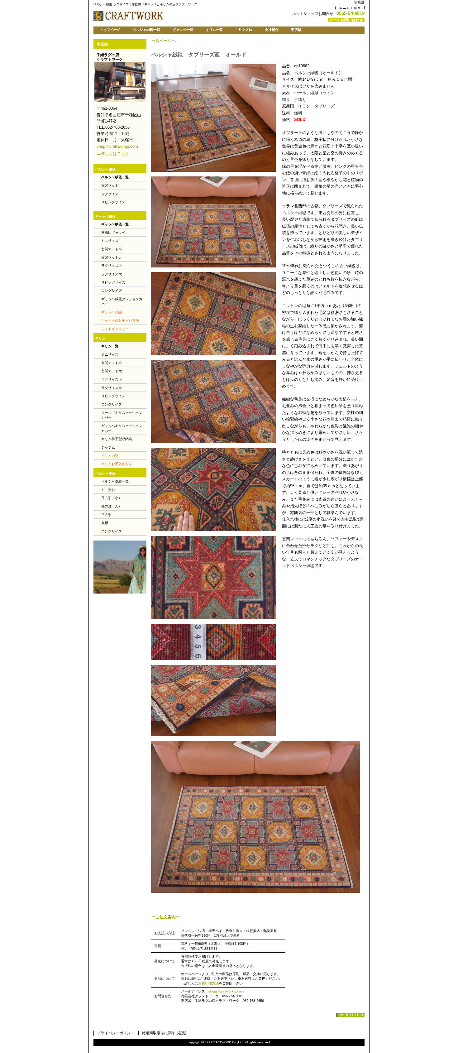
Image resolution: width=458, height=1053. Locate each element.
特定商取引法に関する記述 (164, 1033)
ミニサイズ (109, 241)
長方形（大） (111, 506)
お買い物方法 (208, 983)
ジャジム (108, 447)
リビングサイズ (113, 202)
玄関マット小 (111, 249)
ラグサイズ (109, 194)
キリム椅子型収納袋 (116, 439)
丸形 (104, 523)
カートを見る (350, 9)
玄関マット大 (111, 257)
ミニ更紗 (108, 490)
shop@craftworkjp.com (226, 991)
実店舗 (359, 2)
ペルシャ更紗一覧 (115, 481)
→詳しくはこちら (113, 153)
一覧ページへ (163, 40)
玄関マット (109, 185)
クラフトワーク (171, 15)
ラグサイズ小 (111, 265)
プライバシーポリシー (115, 1033)
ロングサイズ (111, 290)
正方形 (106, 515)
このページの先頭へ (350, 1015)
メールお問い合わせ (346, 20)
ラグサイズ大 (111, 274)
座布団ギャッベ (113, 232)
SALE (119, 567)
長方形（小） (111, 498)
